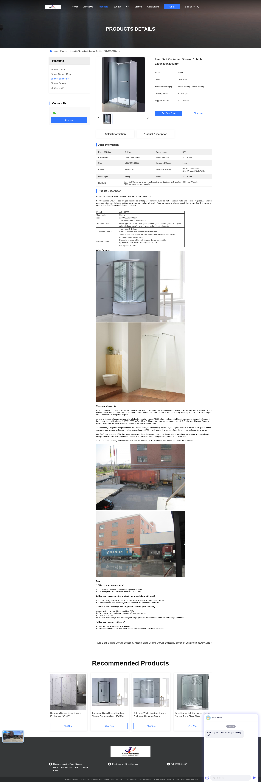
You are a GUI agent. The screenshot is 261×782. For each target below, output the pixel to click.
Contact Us (153, 7)
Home (75, 7)
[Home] (53, 7)
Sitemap (66, 779)
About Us (88, 7)
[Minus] (254, 717)
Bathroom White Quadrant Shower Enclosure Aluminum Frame (150, 714)
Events (117, 7)
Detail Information (115, 134)
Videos (138, 7)
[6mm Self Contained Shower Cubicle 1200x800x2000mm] (123, 84)
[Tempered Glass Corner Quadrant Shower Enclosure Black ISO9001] (110, 692)
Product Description (155, 134)
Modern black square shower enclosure (154, 643)
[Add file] (207, 778)
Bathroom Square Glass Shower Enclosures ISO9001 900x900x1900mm (65, 715)
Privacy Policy (78, 779)
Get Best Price (168, 113)
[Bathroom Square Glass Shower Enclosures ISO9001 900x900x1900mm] (68, 692)
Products (103, 7)
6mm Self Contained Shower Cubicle (194, 643)
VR (127, 7)
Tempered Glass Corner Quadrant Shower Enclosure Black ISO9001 (108, 714)
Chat (172, 7)
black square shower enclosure (117, 643)
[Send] (254, 778)
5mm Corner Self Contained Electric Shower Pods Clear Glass (192, 714)
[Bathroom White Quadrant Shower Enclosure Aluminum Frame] (151, 692)
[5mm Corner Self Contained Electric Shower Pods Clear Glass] (193, 692)
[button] (54, 698)
